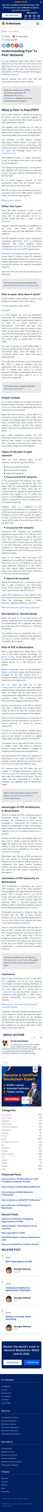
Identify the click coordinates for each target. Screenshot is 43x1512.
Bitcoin (4, 657)
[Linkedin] (8, 46)
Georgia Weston (22, 1268)
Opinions (5, 1160)
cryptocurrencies (9, 153)
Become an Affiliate (8, 1458)
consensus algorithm (10, 774)
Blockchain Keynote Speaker (11, 1462)
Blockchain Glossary (8, 1424)
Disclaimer (17, 1504)
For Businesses (6, 1448)
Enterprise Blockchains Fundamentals (22, 285)
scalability (33, 907)
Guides (7, 36)
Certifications (6, 1386)
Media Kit (4, 1482)
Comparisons (6, 1130)
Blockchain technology (11, 253)
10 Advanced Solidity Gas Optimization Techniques (18, 1289)
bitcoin (22, 920)
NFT (3, 1157)
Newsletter (5, 1491)
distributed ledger (16, 672)
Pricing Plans (6, 1396)
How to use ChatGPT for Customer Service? (20, 1244)
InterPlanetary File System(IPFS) (15, 249)
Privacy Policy (6, 1504)
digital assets (32, 150)
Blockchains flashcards (13, 389)
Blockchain (6, 1121)
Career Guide (6, 1124)
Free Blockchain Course (10, 1417)
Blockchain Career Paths (18, 960)
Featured (5, 1133)
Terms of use (8, 1506)
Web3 (4, 1169)
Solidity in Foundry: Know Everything (18, 1317)
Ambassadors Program (9, 1465)
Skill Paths (5, 1400)
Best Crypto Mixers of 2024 (13, 1233)
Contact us (32, 1362)
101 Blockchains (21, 36)
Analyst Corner (7, 1118)
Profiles (4, 1163)
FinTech (4, 1136)
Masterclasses (6, 1393)
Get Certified (12, 15)
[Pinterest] (17, 46)
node (39, 325)
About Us (4, 1478)
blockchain (14, 74)
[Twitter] (4, 46)
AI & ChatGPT (6, 1115)
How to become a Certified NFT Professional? (21, 1200)
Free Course (12, 1362)
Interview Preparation (10, 1142)
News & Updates (8, 1154)
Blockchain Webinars (9, 1421)
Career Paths (6, 1403)
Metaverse (5, 1148)
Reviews (5, 1166)
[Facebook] (21, 46)
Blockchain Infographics (10, 1427)
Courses (4, 1390)
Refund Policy (28, 1504)
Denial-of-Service (16, 831)
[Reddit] (12, 46)
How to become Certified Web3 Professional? (21, 1187)
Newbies (5, 1151)
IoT (3, 1145)
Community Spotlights (10, 1127)
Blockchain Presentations (10, 1434)
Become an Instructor (9, 1455)
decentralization (29, 997)
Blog (3, 1488)
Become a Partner (7, 1452)
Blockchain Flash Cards (9, 1431)
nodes (25, 761)
